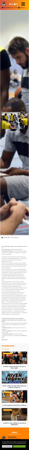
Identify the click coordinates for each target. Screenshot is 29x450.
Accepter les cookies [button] (19, 446)
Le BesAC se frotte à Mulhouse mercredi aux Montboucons (14, 423)
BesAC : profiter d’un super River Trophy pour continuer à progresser (15, 386)
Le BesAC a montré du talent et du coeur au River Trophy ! (14, 367)
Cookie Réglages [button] (7, 446)
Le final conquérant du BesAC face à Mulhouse (14, 405)
